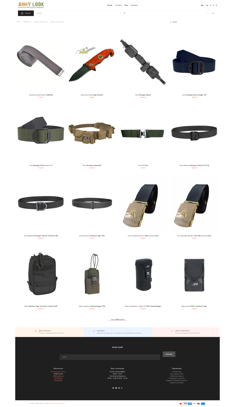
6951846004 (58, 380)
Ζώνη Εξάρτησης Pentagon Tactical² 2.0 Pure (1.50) (41, 236)
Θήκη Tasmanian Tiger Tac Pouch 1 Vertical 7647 (40, 306)
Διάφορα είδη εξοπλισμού (57, 22)
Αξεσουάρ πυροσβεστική (40, 22)
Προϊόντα (28, 13)
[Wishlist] (213, 5)
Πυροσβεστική (27, 22)
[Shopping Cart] (216, 5)
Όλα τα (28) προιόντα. (117, 319)
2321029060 (58, 378)
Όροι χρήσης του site (176, 374)
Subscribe (169, 354)
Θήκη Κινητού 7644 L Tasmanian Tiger (194, 306)
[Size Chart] (207, 5)
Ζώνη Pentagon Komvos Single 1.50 (194, 95)
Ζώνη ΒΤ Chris (143, 165)
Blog (126, 5)
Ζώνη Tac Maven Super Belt (92, 165)
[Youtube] (116, 388)
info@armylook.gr (58, 376)
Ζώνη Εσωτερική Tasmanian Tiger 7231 (92, 236)
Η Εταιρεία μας (176, 372)
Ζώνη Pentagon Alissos (143, 95)
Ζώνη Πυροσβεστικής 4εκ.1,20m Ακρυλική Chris (143, 236)
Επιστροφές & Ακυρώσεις (177, 378)
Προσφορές (134, 5)
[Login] (210, 5)
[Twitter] (119, 388)
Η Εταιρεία (118, 5)
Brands (110, 5)
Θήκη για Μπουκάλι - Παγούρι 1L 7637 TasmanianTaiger (143, 306)
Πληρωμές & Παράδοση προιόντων (176, 380)
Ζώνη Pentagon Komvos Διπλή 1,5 (41, 165)
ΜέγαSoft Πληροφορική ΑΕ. (58, 403)
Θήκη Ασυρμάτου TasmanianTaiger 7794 (92, 306)
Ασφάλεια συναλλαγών (177, 383)
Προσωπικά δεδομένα (176, 376)
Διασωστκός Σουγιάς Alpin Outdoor (92, 95)
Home (18, 22)
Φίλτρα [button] (174, 22)
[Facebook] (113, 388)
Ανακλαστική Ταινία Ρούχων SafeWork (41, 95)
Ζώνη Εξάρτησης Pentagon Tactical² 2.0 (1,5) (194, 165)
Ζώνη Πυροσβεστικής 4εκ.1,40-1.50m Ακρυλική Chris (194, 236)
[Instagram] (122, 388)
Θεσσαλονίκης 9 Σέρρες (58, 372)
